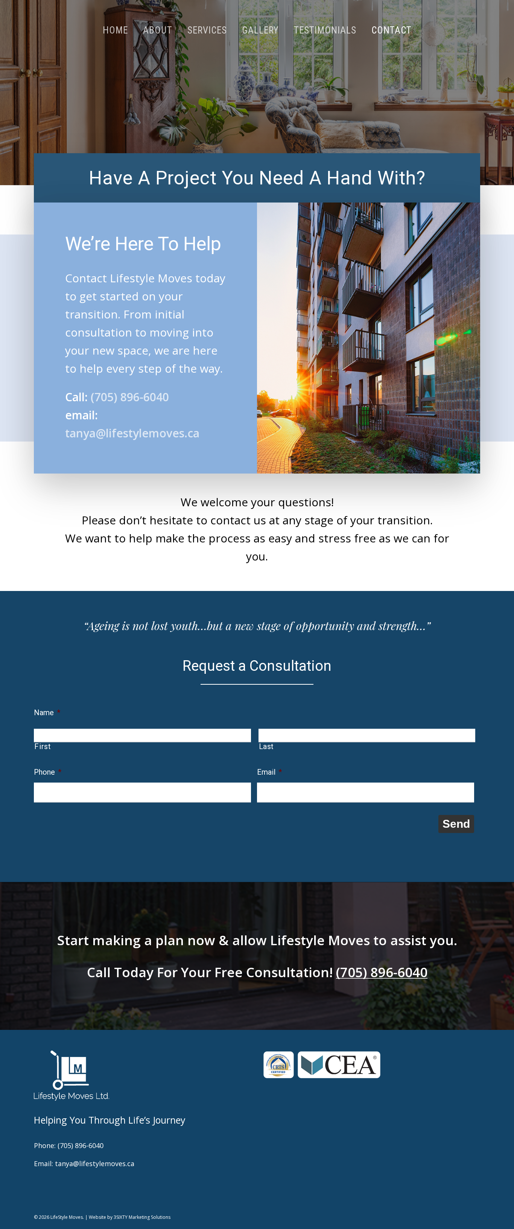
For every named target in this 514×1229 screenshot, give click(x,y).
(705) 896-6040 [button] (381, 972)
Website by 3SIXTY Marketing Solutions (129, 1217)
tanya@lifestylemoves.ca (132, 433)
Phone (47, 772)
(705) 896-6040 (128, 397)
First (42, 746)
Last (266, 746)
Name (47, 712)
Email (269, 772)
